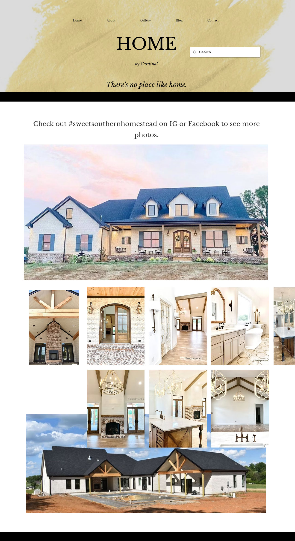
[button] (116, 326)
